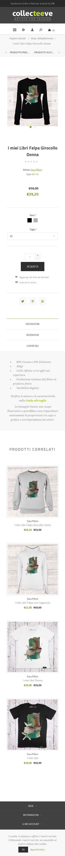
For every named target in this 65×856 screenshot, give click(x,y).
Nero (33, 215)
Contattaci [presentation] (33, 346)
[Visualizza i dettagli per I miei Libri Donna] (33, 642)
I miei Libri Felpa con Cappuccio (32, 603)
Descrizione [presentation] (33, 324)
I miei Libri (32, 758)
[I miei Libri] (33, 486)
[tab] (33, 324)
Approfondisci (37, 849)
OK (23, 849)
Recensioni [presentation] (32, 335)
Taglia (33, 229)
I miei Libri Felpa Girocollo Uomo (32, 525)
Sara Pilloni (36, 170)
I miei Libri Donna (32, 680)
